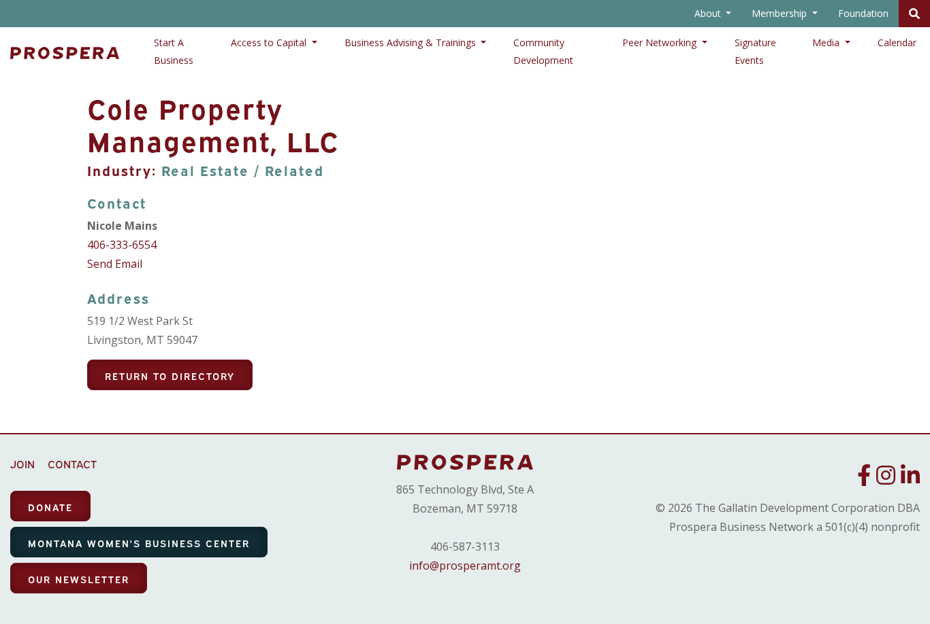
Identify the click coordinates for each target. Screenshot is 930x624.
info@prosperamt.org (465, 565)
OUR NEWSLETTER (78, 578)
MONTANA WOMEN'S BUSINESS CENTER (139, 542)
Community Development (543, 51)
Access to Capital (270, 42)
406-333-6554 (122, 244)
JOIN (22, 463)
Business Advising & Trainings (411, 42)
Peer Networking (660, 42)
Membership (780, 13)
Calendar (897, 42)
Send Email (114, 263)
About (709, 13)
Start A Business (173, 51)
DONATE (50, 506)
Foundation (863, 13)
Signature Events (755, 51)
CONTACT (72, 463)
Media (827, 42)
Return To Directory (170, 375)
